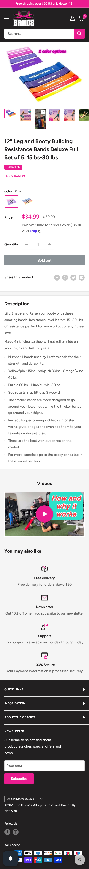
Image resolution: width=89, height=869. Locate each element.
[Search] (79, 34)
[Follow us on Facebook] (7, 832)
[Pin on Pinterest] (65, 277)
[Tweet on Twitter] (73, 277)
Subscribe (19, 778)
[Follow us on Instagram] (16, 832)
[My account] (72, 18)
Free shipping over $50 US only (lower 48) (44, 3)
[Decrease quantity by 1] (26, 244)
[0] (81, 18)
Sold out (45, 260)
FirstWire (10, 811)
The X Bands (14, 176)
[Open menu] (6, 18)
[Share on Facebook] (57, 277)
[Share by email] (82, 277)
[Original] (27, 201)
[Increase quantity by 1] (49, 244)
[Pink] (11, 201)
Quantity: (11, 244)
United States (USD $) (21, 799)
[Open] (10, 858)
